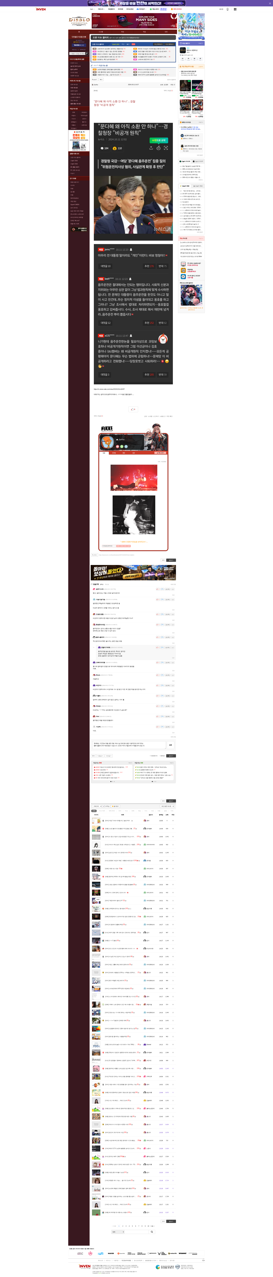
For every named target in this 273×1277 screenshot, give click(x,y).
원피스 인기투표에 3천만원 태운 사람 (118, 1116)
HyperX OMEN (74, 204)
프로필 (114, 453)
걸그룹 (72, 191)
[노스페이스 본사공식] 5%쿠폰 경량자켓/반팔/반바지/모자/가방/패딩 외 (191, 242)
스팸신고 (163, 416)
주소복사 (94, 555)
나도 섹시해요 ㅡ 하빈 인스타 (116, 1100)
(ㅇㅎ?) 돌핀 (111, 940)
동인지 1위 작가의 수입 (114, 1132)
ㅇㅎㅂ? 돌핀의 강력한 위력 (115, 1020)
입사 (148, 932)
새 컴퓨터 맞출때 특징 (114, 924)
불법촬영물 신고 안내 (150, 1260)
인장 (104, 453)
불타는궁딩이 (151, 1108)
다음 (152, 1226)
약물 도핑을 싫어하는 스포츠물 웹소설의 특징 (121, 1196)
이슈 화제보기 (170, 44)
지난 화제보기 (158, 44)
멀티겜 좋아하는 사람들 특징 (116, 1036)
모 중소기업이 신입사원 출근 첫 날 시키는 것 (121, 836)
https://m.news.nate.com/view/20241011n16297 (109, 389)
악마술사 (73, 128)
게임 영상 (73, 201)
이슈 (102, 811)
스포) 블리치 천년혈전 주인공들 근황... (119, 828)
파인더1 (149, 1060)
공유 (145, 416)
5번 (118, 546)
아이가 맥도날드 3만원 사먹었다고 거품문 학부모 (122, 844)
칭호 (134, 453)
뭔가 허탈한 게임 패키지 (114, 980)
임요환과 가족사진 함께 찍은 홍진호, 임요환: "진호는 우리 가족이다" (128, 1108)
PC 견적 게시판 (75, 170)
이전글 (108, 756)
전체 (73, 112)
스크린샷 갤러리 (75, 97)
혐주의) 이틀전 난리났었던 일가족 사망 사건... (121, 1068)
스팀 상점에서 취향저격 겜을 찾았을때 (119, 884)
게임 (139, 811)
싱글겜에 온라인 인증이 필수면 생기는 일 (120, 1028)
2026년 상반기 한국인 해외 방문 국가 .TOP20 (121, 1164)
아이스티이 (150, 868)
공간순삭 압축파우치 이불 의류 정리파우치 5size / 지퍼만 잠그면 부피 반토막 (191, 246)
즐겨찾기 (116, 806)
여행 (71, 195)
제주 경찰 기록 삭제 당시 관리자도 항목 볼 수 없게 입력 (124, 932)
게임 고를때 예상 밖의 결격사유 (117, 964)
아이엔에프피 (151, 884)
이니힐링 (121, 446)
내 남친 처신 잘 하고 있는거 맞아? (117, 956)
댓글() (170, 90)
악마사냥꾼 (84, 115)
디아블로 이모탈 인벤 (79, 37)
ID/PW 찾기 (83, 49)
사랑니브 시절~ (112, 868)
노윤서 (149, 1148)
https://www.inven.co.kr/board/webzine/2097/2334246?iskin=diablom (116, 555)
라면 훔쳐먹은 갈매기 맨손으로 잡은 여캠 (120, 1092)
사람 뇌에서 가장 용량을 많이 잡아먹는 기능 (121, 1084)
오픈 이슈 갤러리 (75, 157)
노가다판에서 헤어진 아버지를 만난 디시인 (120, 996)
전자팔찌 (149, 828)
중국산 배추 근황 (112, 1156)
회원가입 (74, 49)
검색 (86, 53)
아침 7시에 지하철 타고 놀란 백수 (117, 820)
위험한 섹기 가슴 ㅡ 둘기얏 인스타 (118, 1180)
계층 (159, 811)
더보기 (126, 446)
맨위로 (162, 756)
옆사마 (149, 1196)
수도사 (74, 119)
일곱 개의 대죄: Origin (76, 211)
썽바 (148, 820)
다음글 (99, 756)
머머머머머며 (151, 844)
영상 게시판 (74, 100)
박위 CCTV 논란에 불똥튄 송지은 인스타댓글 (121, 1148)
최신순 (107, 584)
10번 (122, 546)
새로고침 (173, 584)
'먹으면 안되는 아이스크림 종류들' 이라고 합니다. (122, 1076)
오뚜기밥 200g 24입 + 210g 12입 (189, 249)
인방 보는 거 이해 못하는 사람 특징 (118, 1012)
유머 (119, 811)
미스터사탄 (150, 948)
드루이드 (84, 125)
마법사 (74, 115)
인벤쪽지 (117, 446)
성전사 (84, 119)
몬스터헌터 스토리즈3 (77, 214)
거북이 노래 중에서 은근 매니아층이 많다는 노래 (122, 1004)
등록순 (101, 584)
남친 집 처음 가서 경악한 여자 (116, 852)
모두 (125, 546)
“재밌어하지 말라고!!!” (114, 900)
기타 (172, 811)
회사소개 (100, 1260)
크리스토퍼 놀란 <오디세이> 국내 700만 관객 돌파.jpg (124, 1044)
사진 (152, 811)
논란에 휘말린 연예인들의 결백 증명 (118, 1188)
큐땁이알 (149, 1004)
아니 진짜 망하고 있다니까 (115, 892)
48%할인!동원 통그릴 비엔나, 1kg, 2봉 (191, 253)
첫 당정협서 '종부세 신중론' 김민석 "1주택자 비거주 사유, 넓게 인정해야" (129, 1060)
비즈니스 (108, 1260)
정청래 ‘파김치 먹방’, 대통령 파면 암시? (119, 860)
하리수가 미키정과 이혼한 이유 (116, 1124)
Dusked (149, 1044)
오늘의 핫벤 (74, 160)
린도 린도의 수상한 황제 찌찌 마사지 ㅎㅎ (120, 948)
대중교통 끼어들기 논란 (114, 1172)
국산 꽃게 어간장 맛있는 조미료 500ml (191, 256)
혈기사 (84, 122)
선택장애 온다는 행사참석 (115, 908)
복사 (101, 79)
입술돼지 (149, 1100)
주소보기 (94, 79)
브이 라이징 (74, 207)
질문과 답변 (74, 91)
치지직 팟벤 (74, 72)
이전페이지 (154, 756)
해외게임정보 (74, 198)
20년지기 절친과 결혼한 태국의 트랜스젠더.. (121, 1052)
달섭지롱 (149, 908)
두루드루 (149, 1076)
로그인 (221, 9)
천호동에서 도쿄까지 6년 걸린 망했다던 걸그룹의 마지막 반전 (126, 916)
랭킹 (124, 453)
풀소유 (149, 972)
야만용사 (84, 112)
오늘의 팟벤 (74, 164)
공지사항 (172, 1260)
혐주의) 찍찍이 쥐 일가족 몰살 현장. (118, 876)
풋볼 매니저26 (74, 223)
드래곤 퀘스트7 (75, 220)
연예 (112, 811)
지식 (145, 811)
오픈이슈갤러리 (171, 79)
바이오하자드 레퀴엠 (76, 217)
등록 (170, 745)
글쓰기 (171, 801)
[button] (110, 781)
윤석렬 (149, 860)
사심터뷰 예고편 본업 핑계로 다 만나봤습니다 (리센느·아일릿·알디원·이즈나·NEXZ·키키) (134, 1140)
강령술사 (73, 122)
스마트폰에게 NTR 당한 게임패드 (117, 988)
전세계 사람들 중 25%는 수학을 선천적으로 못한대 (123, 972)
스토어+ (201, 66)
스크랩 (150, 416)
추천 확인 (170, 416)
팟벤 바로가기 (74, 182)
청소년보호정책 (138, 1260)
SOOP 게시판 (74, 75)
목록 (165, 90)
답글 (173, 595)
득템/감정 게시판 (75, 94)
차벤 (71, 188)
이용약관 (116, 1260)
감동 (165, 811)
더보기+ (130, 763)
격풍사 (74, 125)
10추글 (107, 806)
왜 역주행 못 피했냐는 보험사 (116, 1212)
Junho (95, 85)
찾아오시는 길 (163, 1260)
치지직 (72, 185)
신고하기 (156, 416)
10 (148, 1226)
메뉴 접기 (160, 453)
